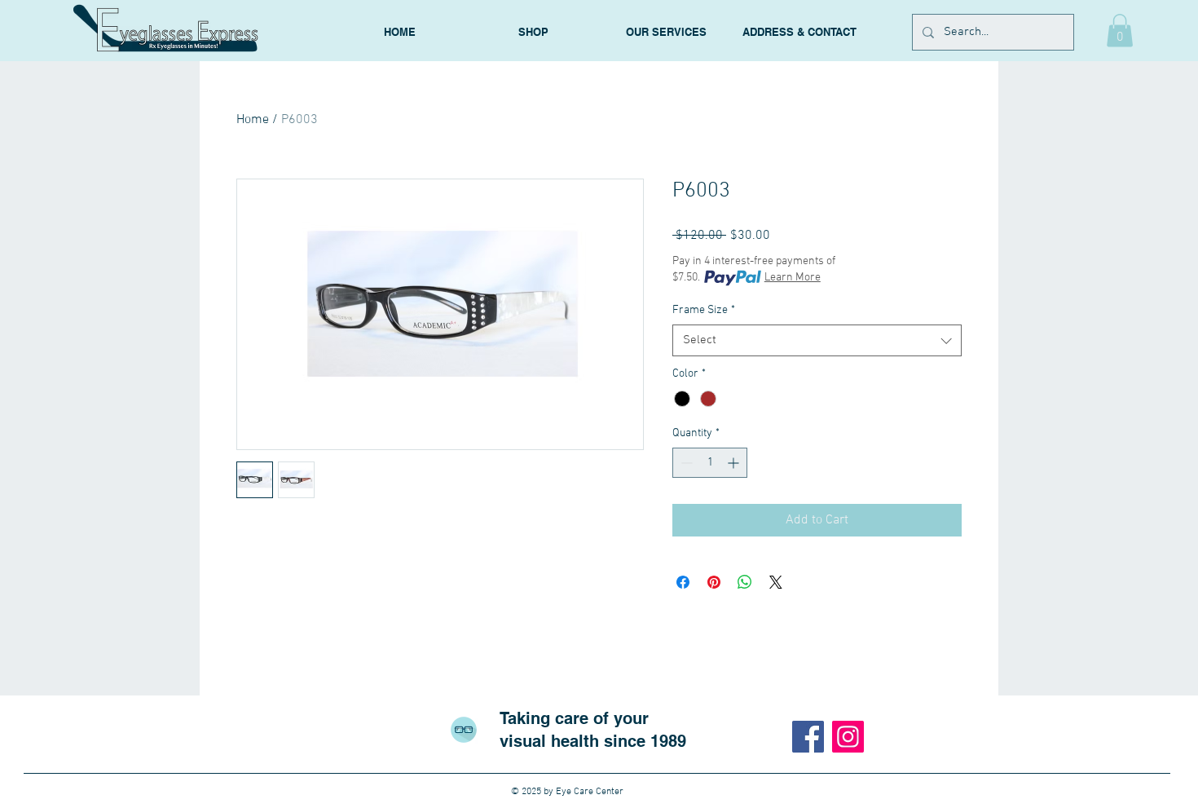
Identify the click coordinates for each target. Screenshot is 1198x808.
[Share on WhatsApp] (745, 582)
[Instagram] (848, 737)
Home (252, 120)
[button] (1120, 30)
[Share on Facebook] (683, 582)
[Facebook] (808, 737)
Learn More (792, 278)
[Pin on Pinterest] (714, 582)
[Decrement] (685, 462)
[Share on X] (776, 582)
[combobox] (817, 340)
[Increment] (735, 462)
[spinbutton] (710, 462)
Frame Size (703, 310)
